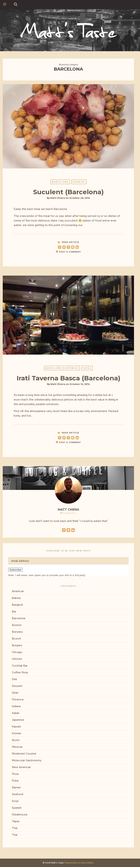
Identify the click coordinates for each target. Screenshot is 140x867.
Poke (15, 780)
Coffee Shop (20, 672)
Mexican (17, 746)
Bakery (16, 598)
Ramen (16, 787)
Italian (15, 713)
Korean (16, 733)
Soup (15, 801)
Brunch (16, 638)
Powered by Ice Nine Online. (79, 863)
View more (68, 126)
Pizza (15, 774)
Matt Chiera (57, 198)
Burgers (17, 645)
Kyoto (16, 740)
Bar (14, 611)
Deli (14, 679)
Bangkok (17, 604)
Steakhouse (20, 814)
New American (21, 767)
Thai (14, 828)
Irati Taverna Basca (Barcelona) (68, 378)
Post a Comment (70, 252)
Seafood (17, 794)
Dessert (17, 686)
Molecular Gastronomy (27, 760)
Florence (18, 699)
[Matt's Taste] (68, 29)
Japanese (18, 719)
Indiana (16, 706)
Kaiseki (16, 726)
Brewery (17, 631)
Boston (17, 625)
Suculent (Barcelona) (68, 192)
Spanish (79, 182)
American (18, 591)
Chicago (17, 652)
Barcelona (60, 182)
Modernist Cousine (24, 753)
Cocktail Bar (20, 665)
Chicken (17, 659)
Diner (15, 692)
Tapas (87, 368)
